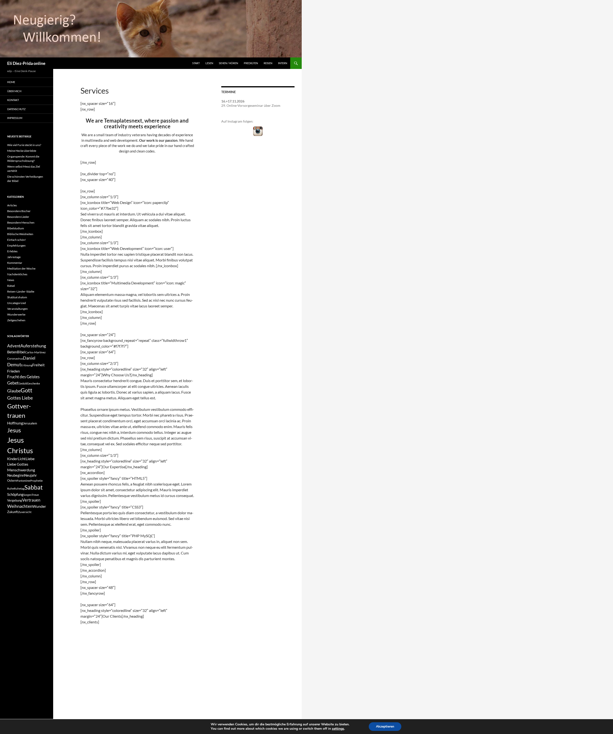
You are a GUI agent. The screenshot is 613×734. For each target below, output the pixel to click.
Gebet (13, 382)
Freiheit (38, 365)
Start (196, 63)
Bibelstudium (15, 228)
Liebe (30, 458)
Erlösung (26, 365)
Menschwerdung (21, 470)
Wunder (39, 506)
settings (338, 729)
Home (11, 82)
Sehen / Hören (228, 63)
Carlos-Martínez (35, 352)
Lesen (209, 63)
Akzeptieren (385, 726)
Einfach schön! (16, 240)
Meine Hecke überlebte (21, 150)
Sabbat (33, 487)
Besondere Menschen (20, 222)
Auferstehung (33, 345)
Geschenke (33, 383)
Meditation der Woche (21, 268)
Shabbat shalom (17, 297)
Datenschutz (16, 109)
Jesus (14, 430)
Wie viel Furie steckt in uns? (24, 145)
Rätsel (11, 286)
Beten (12, 352)
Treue (35, 495)
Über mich (14, 91)
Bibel (21, 352)
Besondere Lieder (18, 217)
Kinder (12, 459)
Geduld (23, 383)
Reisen (268, 63)
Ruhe (10, 488)
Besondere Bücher (19, 211)
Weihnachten (19, 506)
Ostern (12, 480)
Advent (13, 346)
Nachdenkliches (17, 274)
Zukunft (12, 512)
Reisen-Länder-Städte (20, 291)
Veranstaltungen (17, 309)
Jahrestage (14, 257)
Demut (14, 364)
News (10, 280)
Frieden (13, 371)
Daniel (29, 358)
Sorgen (27, 494)
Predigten (251, 63)
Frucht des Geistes (23, 376)
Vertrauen (31, 500)
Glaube (14, 390)
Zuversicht (24, 512)
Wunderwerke (16, 314)
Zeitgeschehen (16, 320)
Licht (22, 459)
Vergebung (14, 500)
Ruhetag (19, 488)
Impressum (14, 117)
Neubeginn (15, 475)
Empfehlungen (16, 245)
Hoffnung (15, 423)
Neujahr (30, 475)
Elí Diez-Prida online (26, 63)
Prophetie (36, 480)
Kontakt (13, 100)
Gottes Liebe (20, 398)
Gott (26, 390)
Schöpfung (15, 494)
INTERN (282, 63)
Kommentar (14, 263)
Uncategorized (16, 303)
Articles (12, 205)
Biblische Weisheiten (20, 234)
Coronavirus (15, 358)
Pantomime (23, 480)
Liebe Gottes (17, 464)
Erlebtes (12, 251)
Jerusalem (30, 423)
